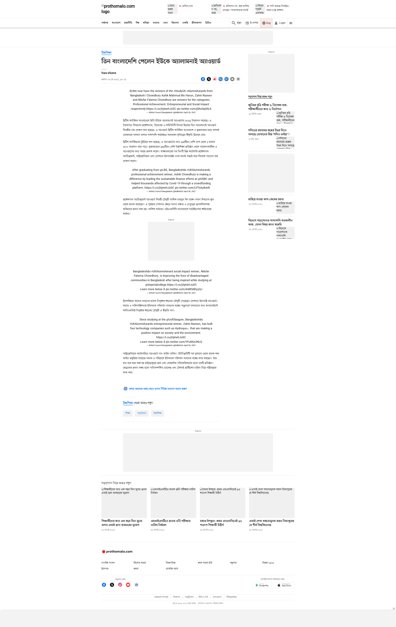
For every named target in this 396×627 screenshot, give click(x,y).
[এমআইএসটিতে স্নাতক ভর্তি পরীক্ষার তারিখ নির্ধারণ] (173, 503)
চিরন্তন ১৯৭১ (268, 563)
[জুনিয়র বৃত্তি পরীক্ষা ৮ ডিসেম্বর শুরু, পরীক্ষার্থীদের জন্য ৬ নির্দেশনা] (285, 117)
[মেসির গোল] (173, 9)
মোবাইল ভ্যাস (172, 569)
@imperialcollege (155, 285)
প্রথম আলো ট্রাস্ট (205, 563)
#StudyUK (180, 91)
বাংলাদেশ (116, 23)
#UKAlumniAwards (198, 170)
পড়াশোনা (142, 413)
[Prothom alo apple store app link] (284, 586)
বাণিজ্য (146, 23)
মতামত (156, 23)
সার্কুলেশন (189, 597)
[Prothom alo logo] (116, 552)
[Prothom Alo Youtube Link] (130, 585)
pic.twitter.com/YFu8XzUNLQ (184, 342)
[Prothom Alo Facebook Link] (105, 585)
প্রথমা (136, 569)
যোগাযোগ (217, 597)
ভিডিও (208, 23)
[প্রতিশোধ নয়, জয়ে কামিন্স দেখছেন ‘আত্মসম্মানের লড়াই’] (216, 9)
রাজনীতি (128, 23)
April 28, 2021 (190, 112)
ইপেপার (104, 569)
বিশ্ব (137, 23)
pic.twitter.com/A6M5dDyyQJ (184, 289)
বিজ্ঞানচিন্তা (171, 563)
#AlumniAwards (196, 91)
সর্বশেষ (105, 23)
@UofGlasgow (175, 320)
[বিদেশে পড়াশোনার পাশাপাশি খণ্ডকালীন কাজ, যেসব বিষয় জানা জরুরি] (285, 233)
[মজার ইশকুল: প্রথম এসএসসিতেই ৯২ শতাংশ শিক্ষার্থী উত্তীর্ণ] (222, 503)
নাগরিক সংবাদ (108, 563)
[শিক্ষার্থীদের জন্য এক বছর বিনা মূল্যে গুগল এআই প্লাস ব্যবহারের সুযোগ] (124, 503)
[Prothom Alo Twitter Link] (114, 585)
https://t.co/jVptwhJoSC (161, 109)
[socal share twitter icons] (209, 81)
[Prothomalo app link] (262, 586)
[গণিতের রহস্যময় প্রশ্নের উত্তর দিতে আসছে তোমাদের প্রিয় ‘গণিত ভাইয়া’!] (285, 143)
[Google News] (136, 585)
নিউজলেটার (231, 597)
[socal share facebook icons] (203, 81)
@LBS (163, 170)
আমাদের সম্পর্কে (161, 597)
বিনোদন (175, 23)
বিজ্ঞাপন (176, 597)
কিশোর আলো (140, 563)
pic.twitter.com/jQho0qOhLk (194, 109)
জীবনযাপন (197, 23)
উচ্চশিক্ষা (106, 53)
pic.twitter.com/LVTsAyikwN (192, 188)
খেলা (165, 23)
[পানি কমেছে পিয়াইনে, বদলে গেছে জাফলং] (260, 9)
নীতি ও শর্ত (203, 597)
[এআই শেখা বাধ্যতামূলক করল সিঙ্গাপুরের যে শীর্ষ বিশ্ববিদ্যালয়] (272, 503)
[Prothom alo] (122, 9)
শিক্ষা (127, 413)
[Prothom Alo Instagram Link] (122, 585)
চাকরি (185, 23)
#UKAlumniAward (162, 271)
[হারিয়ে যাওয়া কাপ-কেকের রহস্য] (285, 208)
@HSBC (202, 179)
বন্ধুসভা (233, 563)
